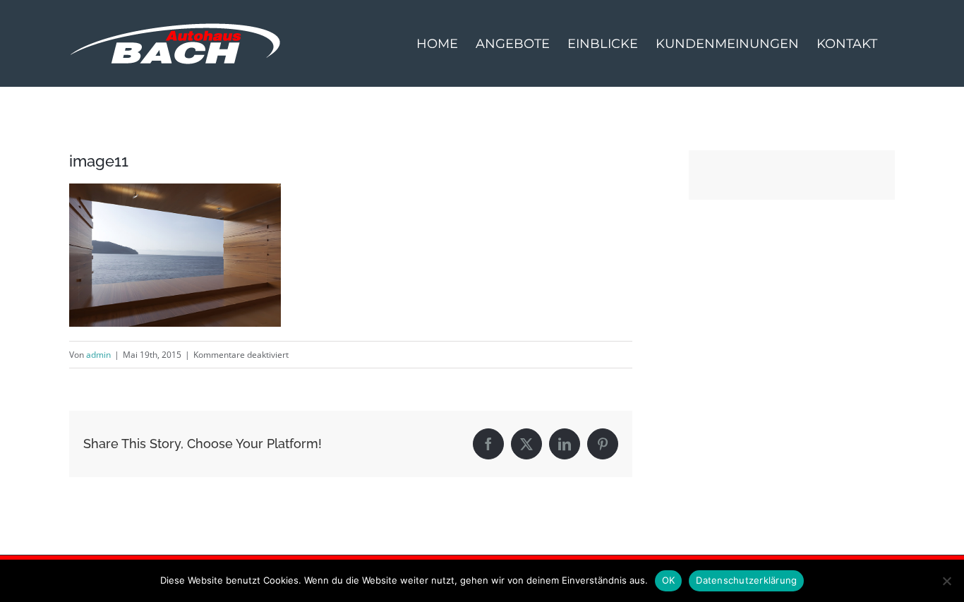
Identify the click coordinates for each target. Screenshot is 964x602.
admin (98, 355)
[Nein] (946, 581)
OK (668, 580)
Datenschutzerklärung (746, 580)
